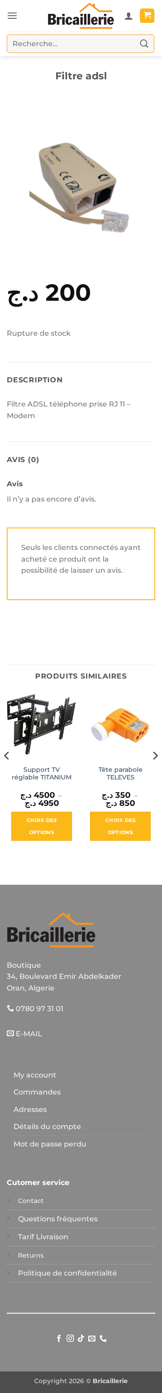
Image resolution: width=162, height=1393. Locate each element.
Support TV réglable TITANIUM (42, 773)
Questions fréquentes (58, 1219)
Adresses (30, 1109)
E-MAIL (28, 1034)
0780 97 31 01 (38, 1008)
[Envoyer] (144, 43)
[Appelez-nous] (103, 1339)
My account (35, 1075)
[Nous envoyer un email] (91, 1339)
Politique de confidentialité (67, 1273)
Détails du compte (47, 1126)
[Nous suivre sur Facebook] (59, 1339)
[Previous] (7, 773)
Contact (31, 1201)
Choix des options (42, 826)
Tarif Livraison (43, 1237)
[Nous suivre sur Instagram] (69, 1339)
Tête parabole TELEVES (121, 773)
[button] (12, 15)
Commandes (37, 1092)
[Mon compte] (128, 16)
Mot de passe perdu (50, 1144)
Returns (31, 1255)
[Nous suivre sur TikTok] (81, 1339)
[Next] (154, 773)
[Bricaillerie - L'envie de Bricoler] (81, 15)
